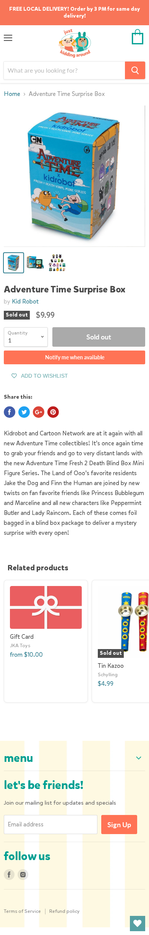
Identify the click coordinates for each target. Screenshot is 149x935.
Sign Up (119, 824)
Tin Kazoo (111, 666)
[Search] (135, 70)
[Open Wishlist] (137, 923)
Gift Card (22, 637)
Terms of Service (22, 911)
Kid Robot (25, 301)
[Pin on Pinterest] (53, 412)
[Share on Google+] (38, 412)
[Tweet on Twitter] (24, 412)
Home (12, 94)
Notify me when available (74, 357)
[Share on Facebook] (9, 412)
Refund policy (64, 911)
